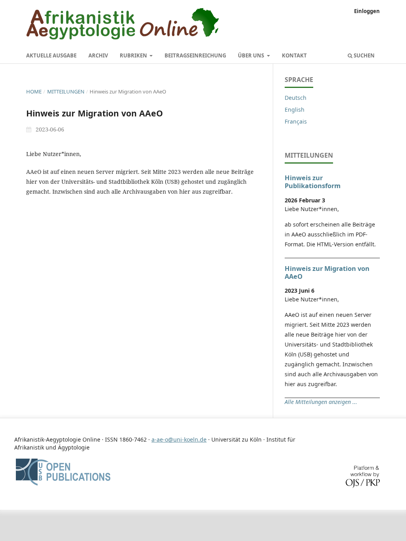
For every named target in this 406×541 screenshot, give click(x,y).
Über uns (251, 55)
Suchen (363, 55)
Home (34, 91)
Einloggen (367, 11)
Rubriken (134, 55)
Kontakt (294, 55)
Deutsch (295, 97)
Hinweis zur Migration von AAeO (327, 272)
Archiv (98, 55)
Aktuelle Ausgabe (51, 55)
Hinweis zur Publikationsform (313, 181)
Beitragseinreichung (195, 55)
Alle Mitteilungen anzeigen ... (321, 402)
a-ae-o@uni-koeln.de (179, 439)
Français (296, 121)
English (294, 109)
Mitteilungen (65, 91)
